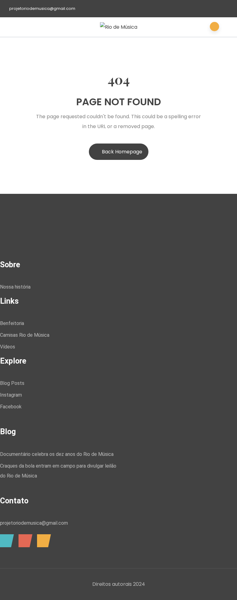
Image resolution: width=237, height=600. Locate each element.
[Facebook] (24, 540)
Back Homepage (122, 151)
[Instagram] (5, 540)
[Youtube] (42, 540)
